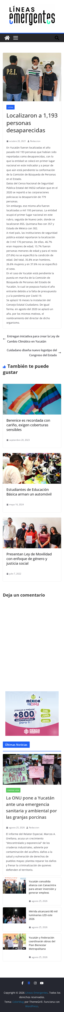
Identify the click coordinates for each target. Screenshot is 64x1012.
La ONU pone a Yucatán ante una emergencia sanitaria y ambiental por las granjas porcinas (31, 807)
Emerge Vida (13, 790)
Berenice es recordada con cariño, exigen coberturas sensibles (28, 425)
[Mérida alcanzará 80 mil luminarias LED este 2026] (14, 919)
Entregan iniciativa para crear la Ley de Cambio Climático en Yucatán (33, 338)
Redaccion (35, 141)
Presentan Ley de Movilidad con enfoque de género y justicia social (29, 559)
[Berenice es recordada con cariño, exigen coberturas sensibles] (32, 386)
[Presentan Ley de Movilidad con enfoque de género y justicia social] (32, 520)
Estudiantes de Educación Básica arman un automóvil (29, 492)
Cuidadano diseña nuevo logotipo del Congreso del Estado (32, 352)
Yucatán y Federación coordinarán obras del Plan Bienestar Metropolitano (42, 943)
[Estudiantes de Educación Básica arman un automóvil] (32, 456)
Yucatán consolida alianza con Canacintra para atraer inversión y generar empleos (42, 887)
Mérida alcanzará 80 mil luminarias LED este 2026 (43, 915)
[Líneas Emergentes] (7, 38)
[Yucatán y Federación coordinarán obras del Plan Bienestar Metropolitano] (14, 947)
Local (10, 107)
